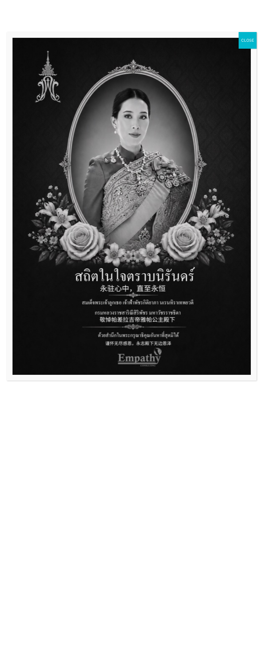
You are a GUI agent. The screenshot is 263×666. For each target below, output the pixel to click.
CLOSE (247, 40)
